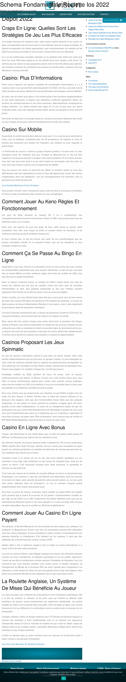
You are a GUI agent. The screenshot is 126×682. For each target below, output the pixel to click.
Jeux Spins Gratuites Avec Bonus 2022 (105, 32)
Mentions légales (78, 668)
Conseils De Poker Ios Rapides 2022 (104, 35)
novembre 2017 (95, 59)
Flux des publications (97, 83)
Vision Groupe (17, 668)
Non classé (93, 71)
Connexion (93, 80)
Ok (64, 678)
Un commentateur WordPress (101, 47)
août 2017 (92, 62)
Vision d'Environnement (48, 668)
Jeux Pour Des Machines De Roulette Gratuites (23, 644)
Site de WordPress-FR (98, 90)
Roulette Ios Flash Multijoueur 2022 (103, 38)
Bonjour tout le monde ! (12, 661)
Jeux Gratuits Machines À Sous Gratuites (20, 185)
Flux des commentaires (98, 86)
